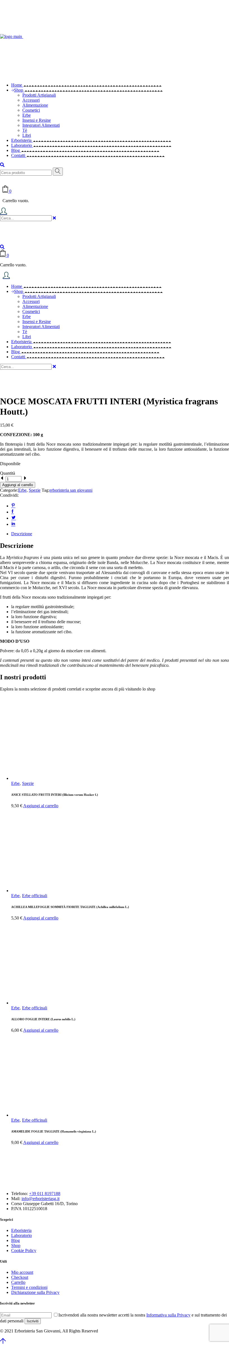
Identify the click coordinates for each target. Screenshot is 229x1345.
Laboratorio (21, 1235)
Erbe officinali (34, 895)
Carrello (18, 1282)
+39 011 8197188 (44, 1193)
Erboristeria (21, 1230)
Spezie (34, 490)
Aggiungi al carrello (17, 485)
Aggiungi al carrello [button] (40, 805)
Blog (15, 1240)
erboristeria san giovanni (70, 490)
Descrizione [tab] (21, 533)
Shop (15, 1245)
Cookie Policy (23, 1250)
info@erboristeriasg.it (40, 1198)
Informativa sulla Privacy (168, 1315)
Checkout (19, 1277)
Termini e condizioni (29, 1287)
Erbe (22, 490)
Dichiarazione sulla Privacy (35, 1292)
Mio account (22, 1272)
